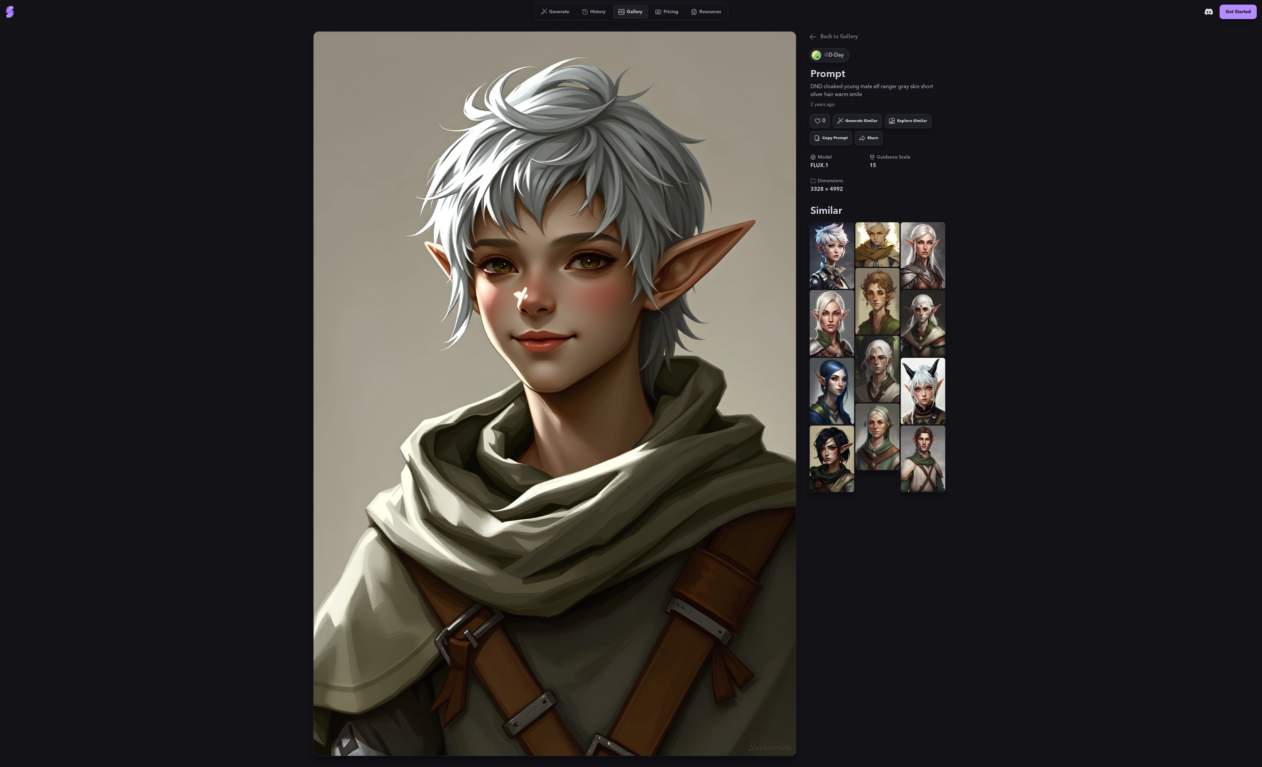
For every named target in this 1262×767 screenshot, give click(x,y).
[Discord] (1208, 12)
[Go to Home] (10, 12)
